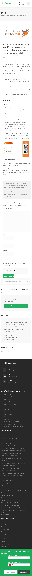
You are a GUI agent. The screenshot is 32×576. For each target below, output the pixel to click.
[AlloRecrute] (7, 2)
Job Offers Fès (5, 412)
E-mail (5, 242)
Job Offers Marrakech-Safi (8, 404)
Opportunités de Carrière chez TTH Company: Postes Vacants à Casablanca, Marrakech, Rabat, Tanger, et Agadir (16, 185)
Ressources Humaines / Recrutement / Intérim (14, 490)
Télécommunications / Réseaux (10, 505)
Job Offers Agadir (6, 419)
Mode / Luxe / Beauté (7, 488)
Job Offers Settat (6, 394)
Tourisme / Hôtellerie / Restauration (11, 508)
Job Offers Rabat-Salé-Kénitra (9, 397)
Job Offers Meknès (6, 402)
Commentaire (7, 208)
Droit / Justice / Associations (9, 455)
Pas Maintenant (10, 572)
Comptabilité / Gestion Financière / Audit (12, 448)
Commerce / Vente (6, 443)
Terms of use (5, 529)
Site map (3, 524)
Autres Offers (5, 514)
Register (22, 4)
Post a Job (4, 541)
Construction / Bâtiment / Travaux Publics (13, 450)
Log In (21, 2)
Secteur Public (5, 500)
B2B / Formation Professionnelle (10, 438)
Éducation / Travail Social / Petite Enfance (13, 463)
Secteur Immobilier (6, 498)
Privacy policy (5, 527)
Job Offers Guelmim (7, 409)
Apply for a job (5, 544)
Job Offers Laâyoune (7, 407)
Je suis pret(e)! (24, 572)
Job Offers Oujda (6, 399)
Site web (5, 250)
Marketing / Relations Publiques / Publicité (13, 483)
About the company (7, 522)
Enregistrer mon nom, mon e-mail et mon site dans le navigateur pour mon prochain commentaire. (16, 263)
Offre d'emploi (7, 58)
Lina (6, 55)
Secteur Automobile (7, 495)
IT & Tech (3, 478)
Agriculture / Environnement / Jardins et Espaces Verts (15, 435)
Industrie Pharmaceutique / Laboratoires (12, 473)
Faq (2, 532)
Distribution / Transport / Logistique (11, 453)
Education (4, 460)
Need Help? (4, 546)
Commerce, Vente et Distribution (10, 446)
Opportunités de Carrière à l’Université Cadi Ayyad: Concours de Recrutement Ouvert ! (16, 194)
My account (5, 351)
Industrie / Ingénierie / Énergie (10, 468)
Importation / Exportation (8, 465)
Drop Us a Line (16, 306)
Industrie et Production (8, 470)
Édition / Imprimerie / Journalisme (11, 458)
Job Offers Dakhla (6, 417)
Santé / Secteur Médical (8, 493)
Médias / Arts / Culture (7, 485)
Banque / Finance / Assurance (9, 441)
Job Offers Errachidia (7, 414)
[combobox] (12, 565)
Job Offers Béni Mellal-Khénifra (10, 421)
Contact (3, 534)
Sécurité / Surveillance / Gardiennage (11, 503)
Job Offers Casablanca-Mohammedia (11, 424)
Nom (5, 234)
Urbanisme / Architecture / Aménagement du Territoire (14, 511)
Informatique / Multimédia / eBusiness (12, 475)
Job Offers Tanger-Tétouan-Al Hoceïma (12, 426)
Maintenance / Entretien (8, 480)
